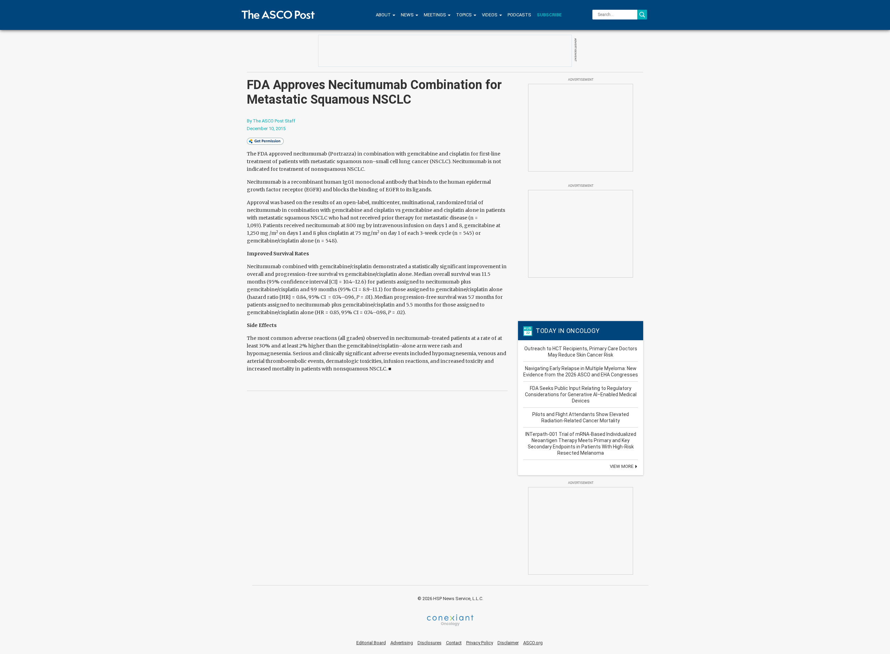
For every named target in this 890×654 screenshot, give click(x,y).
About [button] (384, 14)
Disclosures (430, 642)
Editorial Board (371, 642)
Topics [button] (464, 14)
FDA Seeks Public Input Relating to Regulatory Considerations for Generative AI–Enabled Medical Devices (581, 394)
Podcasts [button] (519, 14)
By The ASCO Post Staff (271, 120)
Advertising (401, 642)
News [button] (408, 14)
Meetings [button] (435, 14)
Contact (454, 642)
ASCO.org (533, 642)
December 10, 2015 (266, 128)
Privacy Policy (479, 642)
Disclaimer (508, 642)
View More (622, 466)
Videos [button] (490, 14)
